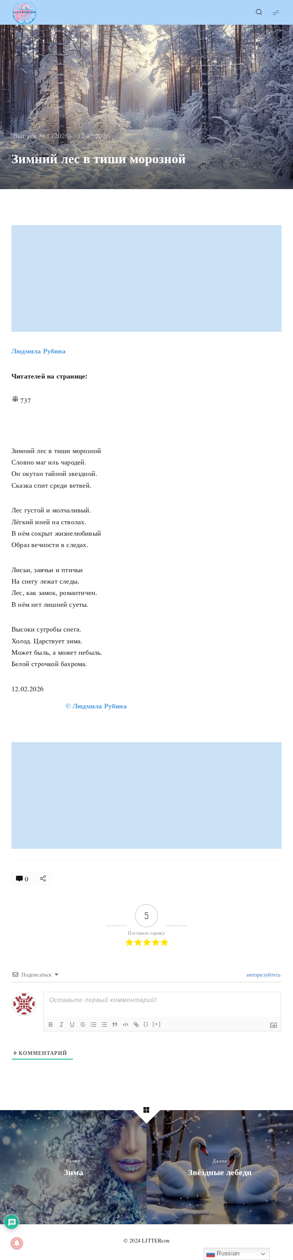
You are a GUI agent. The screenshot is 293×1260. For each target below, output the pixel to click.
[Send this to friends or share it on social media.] (43, 878)
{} (146, 1024)
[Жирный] (50, 1024)
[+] (157, 1024)
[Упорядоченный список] (93, 1024)
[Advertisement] (147, 278)
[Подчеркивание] (72, 1024)
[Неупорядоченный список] (104, 1024)
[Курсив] (61, 1024)
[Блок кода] (125, 1024)
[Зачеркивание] (82, 1024)
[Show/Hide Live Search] (258, 12)
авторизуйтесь (262, 974)
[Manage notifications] (17, 1243)
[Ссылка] (136, 1024)
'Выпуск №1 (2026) (41, 135)
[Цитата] (114, 1024)
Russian (227, 1253)
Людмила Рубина (38, 351)
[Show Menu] (275, 12)
